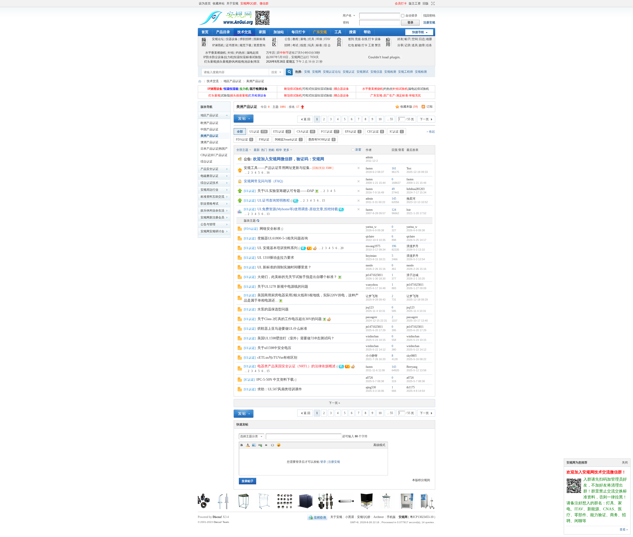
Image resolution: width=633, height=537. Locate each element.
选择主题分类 (249, 436)
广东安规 (320, 32)
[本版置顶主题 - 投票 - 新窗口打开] (240, 212)
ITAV (327, 39)
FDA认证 (244, 139)
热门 (264, 150)
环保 (319, 39)
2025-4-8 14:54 (416, 390)
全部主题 (242, 150)
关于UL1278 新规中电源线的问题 (282, 286)
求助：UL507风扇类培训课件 (279, 389)
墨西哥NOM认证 (321, 139)
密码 (346, 22)
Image (253, 445)
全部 (240, 131)
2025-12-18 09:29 (417, 299)
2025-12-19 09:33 (417, 171)
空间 (415, 39)
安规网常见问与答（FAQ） (264, 181)
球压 (257, 61)
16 (268, 172)
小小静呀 (372, 355)
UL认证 (257, 131)
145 (394, 198)
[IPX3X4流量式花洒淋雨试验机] (405, 508)
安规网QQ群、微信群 (254, 3)
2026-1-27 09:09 (416, 288)
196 (394, 246)
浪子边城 (412, 275)
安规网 (316, 71)
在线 (364, 39)
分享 (400, 45)
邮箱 (358, 45)
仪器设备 (232, 39)
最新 (257, 150)
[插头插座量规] (262, 508)
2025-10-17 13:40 (417, 320)
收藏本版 (409, 106)
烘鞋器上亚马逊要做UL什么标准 (282, 328)
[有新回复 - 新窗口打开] (240, 230)
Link (260, 445)
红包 (351, 45)
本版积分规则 (421, 480)
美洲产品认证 (255, 81)
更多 (286, 150)
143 (394, 367)
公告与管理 (208, 224)
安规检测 (390, 71)
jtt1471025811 (374, 275)
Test (409, 168)
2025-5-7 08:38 (416, 381)
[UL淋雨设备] (242, 508)
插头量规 (222, 61)
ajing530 (371, 387)
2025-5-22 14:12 (416, 349)
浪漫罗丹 (412, 246)
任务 (429, 45)
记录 (407, 45)
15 (323, 200)
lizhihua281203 (416, 189)
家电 (303, 39)
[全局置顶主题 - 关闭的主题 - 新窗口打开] (240, 183)
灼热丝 (240, 52)
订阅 (429, 106)
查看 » (624, 529)
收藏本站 (219, 3)
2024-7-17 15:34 (416, 192)
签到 (351, 39)
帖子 (407, 39)
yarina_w (371, 227)
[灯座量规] (303, 508)
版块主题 (250, 220)
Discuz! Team (221, 522)
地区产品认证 (232, 81)
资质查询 (259, 45)
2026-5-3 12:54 (416, 259)
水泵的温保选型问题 (273, 309)
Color (247, 445)
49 (393, 189)
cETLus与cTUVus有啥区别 (277, 357)
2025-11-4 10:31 (416, 310)
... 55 (390, 119)
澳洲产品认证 (209, 142)
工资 (371, 45)
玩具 (311, 45)
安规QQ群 (363, 517)
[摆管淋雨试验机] (426, 508)
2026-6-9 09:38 (416, 230)
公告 (288, 39)
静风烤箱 (235, 61)
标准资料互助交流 (212, 196)
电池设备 (247, 61)
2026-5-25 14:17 (416, 239)
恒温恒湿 (240, 57)
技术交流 (244, 32)
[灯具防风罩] (283, 508)
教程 (295, 39)
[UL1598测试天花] (221, 508)
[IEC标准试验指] (201, 508)
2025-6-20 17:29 (416, 330)
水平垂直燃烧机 (215, 52)
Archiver (378, 517)
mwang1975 (373, 246)
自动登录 (411, 15)
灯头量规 (210, 61)
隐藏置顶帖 (358, 167)
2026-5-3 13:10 (416, 249)
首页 (205, 32)
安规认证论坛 (332, 71)
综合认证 (206, 161)
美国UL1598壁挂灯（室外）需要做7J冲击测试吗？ (295, 338)
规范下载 (245, 45)
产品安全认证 (209, 169)
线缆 (303, 45)
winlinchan (372, 336)
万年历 (270, 52)
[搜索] (288, 72)
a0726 (369, 377)
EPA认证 (352, 131)
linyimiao (371, 255)
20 (341, 248)
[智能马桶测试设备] (344, 508)
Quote (266, 445)
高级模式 (379, 445)
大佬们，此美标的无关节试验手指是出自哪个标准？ (297, 277)
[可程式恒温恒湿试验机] (385, 508)
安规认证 (349, 71)
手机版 (391, 517)
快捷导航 (418, 32)
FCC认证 (329, 131)
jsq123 (370, 307)
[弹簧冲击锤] (324, 508)
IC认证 (396, 131)
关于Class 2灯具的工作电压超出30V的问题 (289, 319)
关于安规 (232, 3)
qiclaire (370, 236)
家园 (262, 32)
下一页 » (334, 403)
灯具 (311, 39)
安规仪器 (376, 71)
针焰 (231, 52)
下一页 (424, 119)
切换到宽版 (432, 3)
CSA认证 (305, 131)
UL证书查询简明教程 (273, 200)
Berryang (412, 367)
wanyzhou (372, 284)
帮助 (367, 32)
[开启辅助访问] (392, 3)
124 (394, 209)
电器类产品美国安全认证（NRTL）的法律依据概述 (296, 366)
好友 (400, 39)
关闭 (625, 462)
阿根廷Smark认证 (288, 139)
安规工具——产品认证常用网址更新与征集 (277, 168)
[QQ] (317, 517)
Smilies (278, 445)
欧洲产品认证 (209, 123)
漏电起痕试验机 (418, 89)
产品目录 (223, 32)
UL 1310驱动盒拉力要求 (275, 257)
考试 (295, 45)
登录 (323, 462)
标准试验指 (253, 57)
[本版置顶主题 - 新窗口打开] (240, 192)
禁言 (378, 45)
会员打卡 (401, 3)
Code (272, 445)
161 (394, 168)
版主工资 (415, 3)
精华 (279, 150)
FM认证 (264, 139)
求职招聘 (245, 39)
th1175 (411, 387)
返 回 (307, 119)
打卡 (371, 39)
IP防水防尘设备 (213, 57)
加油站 (278, 32)
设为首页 (205, 3)
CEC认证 (375, 131)
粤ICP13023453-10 (421, 517)
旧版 (426, 3)
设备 (378, 39)
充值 (358, 39)
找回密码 (429, 15)
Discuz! (217, 517)
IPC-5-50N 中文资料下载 (275, 379)
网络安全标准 (270, 229)
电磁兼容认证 (209, 176)
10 (380, 119)
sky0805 (412, 355)
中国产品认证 (209, 129)
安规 (307, 71)
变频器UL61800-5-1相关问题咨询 (282, 238)
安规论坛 (218, 39)
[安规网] (234, 25)
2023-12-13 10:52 (417, 202)
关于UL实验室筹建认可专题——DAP (285, 191)
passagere (371, 317)
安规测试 (362, 71)
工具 (338, 32)
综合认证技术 (209, 183)
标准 (319, 45)
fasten (369, 168)
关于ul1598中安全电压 (274, 348)
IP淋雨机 (218, 45)
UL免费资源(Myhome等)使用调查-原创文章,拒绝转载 (297, 209)
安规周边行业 (209, 189)
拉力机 (228, 57)
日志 (422, 39)
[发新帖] (243, 119)
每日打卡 (298, 32)
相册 (429, 39)
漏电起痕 (253, 52)
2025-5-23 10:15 (416, 339)
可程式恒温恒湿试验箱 (317, 89)
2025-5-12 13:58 (416, 370)
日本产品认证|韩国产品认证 (214, 149)
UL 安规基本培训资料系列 (277, 248)
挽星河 (411, 198)
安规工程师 (405, 71)
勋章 (422, 45)
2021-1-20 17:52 (416, 213)
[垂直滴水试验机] (364, 508)
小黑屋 (349, 517)
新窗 (358, 149)
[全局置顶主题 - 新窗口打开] (240, 171)
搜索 (352, 32)
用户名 (347, 15)
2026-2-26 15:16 (416, 268)
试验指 (225, 95)
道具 (415, 45)
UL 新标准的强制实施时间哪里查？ (284, 267)
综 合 (327, 45)
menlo (369, 265)
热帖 (271, 150)
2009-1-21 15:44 (416, 182)
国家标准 (259, 39)
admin (369, 157)
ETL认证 (281, 131)
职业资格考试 (209, 203)
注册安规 (429, 22)
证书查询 (232, 45)
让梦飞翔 (372, 296)
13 (268, 214)
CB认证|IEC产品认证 (214, 155)
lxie (409, 209)
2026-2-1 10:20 (416, 278)
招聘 (287, 45)
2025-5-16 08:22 (416, 359)
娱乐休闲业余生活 (212, 210)
